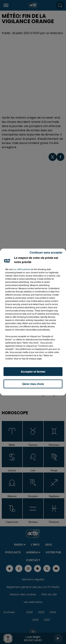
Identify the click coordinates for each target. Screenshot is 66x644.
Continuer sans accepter (46, 252)
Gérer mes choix (33, 384)
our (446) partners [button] (21, 269)
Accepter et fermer (33, 371)
